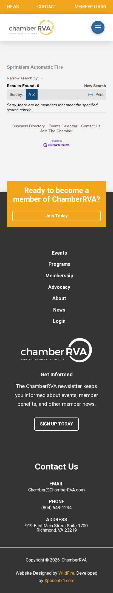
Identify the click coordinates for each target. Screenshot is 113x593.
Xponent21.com (59, 580)
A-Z (32, 94)
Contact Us (90, 126)
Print (99, 94)
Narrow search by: (23, 78)
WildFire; (67, 573)
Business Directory (28, 126)
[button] (76, 27)
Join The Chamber (56, 131)
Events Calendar (63, 126)
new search (95, 86)
